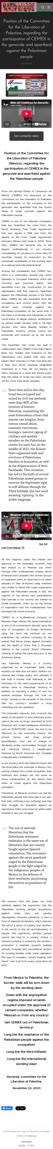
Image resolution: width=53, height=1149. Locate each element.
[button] (43, 7)
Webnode (32, 1136)
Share (8, 1108)
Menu (49, 7)
